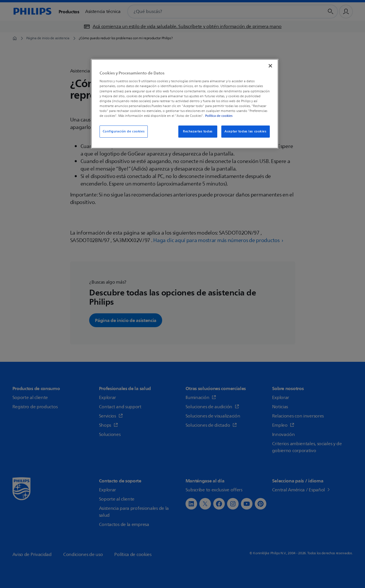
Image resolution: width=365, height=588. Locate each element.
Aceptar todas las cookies (245, 131)
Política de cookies (219, 116)
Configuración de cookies (124, 131)
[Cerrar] (270, 65)
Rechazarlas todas (198, 131)
